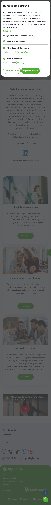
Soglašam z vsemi (30, 70)
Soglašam (7, 52)
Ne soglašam (23, 52)
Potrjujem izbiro (12, 70)
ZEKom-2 (37, 12)
